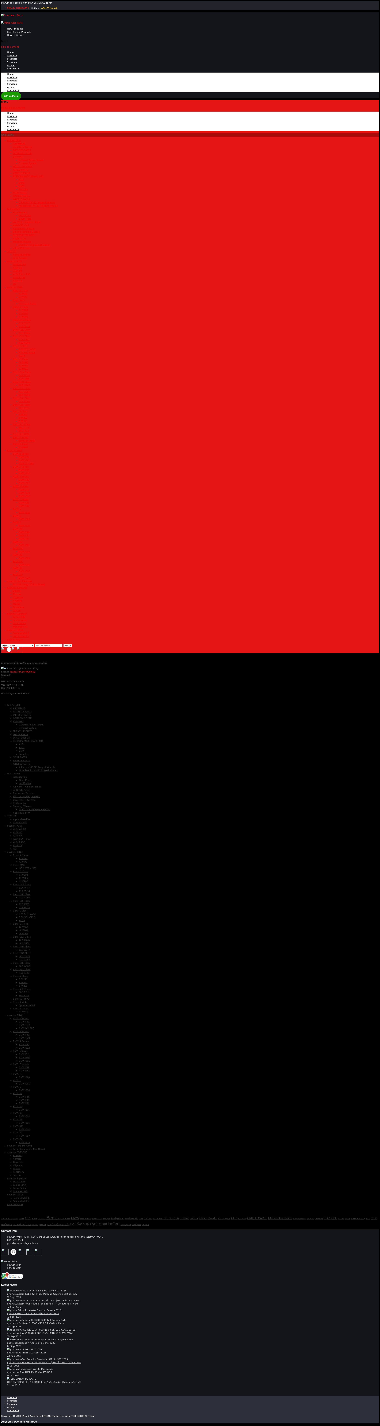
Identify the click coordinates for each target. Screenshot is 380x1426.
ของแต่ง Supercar (17, 613)
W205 (368, 1218)
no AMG (310, 1218)
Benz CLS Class (21, 336)
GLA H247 (24, 375)
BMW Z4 (17, 574)
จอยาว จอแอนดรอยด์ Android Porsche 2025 (31, 1343)
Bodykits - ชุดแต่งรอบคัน (124, 1218)
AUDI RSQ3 (19, 277)
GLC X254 (24, 395)
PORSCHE (330, 1218)
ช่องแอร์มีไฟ (126, 1224)
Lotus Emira (19, 623)
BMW (21, 186)
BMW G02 (24, 551)
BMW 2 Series (21, 453)
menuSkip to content (13, 107)
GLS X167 (24, 408)
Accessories (20, 212)
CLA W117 (24, 323)
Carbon (148, 1218)
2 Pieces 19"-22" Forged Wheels (37, 202)
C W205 (23, 313)
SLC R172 (24, 427)
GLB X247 (24, 385)
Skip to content (10, 47)
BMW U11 (24, 538)
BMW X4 (18, 548)
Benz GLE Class (21, 398)
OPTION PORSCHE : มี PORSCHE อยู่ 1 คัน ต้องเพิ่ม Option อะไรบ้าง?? (44, 1382)
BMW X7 (17, 568)
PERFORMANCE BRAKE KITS (28, 176)
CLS (165, 1218)
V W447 (23, 447)
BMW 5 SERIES (85, 1218)
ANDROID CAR (21, 225)
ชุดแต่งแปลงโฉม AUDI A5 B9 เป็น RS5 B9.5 (29, 1372)
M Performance (299, 1218)
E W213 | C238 (27, 352)
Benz (21, 183)
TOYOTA (11, 251)
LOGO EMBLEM (21, 173)
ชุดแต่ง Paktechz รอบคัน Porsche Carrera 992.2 (33, 1313)
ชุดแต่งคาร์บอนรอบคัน (58, 1224)
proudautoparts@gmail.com (22, 1243)
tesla (347, 1218)
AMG (21, 1218)
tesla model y (358, 1218)
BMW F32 (24, 480)
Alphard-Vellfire (22, 254)
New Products (15, 28)
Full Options (13, 209)
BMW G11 (24, 502)
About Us (12, 55)
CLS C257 (24, 339)
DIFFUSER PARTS (22, 150)
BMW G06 (24, 564)
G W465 (23, 369)
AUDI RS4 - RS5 (21, 274)
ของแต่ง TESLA (15, 630)
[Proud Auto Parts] (12, 15)
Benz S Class (20, 411)
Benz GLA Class (22, 372)
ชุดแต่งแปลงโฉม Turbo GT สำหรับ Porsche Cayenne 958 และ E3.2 (42, 1294)
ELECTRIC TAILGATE (24, 235)
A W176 (23, 294)
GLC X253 (24, 391)
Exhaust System (28, 163)
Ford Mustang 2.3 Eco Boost (29, 584)
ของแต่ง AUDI (14, 261)
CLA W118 (24, 326)
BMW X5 (17, 555)
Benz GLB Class (22, 382)
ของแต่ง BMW (14, 450)
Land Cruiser (20, 258)
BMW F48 (24, 532)
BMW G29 (24, 577)
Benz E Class (20, 346)
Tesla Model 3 (21, 633)
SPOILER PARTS (21, 196)
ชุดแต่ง (42, 1224)
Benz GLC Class (22, 388)
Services (12, 62)
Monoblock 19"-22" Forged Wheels (38, 205)
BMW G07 (24, 571)
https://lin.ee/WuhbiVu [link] (22, 671)
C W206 (23, 316)
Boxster (17, 591)
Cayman (17, 600)
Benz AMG (18, 300)
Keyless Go (19, 238)
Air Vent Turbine (9, 1218)
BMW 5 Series (20, 486)
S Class (341, 1218)
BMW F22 (24, 457)
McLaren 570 (20, 626)
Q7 (14, 284)
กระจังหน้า (6, 1224)
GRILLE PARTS (20, 169)
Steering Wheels (22, 241)
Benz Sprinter (20, 437)
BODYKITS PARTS (22, 147)
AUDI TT (17, 280)
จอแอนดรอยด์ (32, 1224)
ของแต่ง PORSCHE (17, 587)
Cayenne (18, 597)
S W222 (23, 418)
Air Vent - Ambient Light (27, 222)
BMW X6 (18, 561)
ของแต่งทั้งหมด (15, 639)
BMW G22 (24, 483)
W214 (22, 356)
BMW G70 (24, 525)
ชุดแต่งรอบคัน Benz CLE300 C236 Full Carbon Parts (35, 1323)
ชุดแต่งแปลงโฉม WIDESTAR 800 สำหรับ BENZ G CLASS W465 (40, 1333)
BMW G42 (24, 460)
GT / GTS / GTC (27, 303)
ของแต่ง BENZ (14, 287)
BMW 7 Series (21, 499)
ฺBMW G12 (24, 506)
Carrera (17, 594)
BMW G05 (24, 558)
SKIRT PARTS (20, 192)
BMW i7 (17, 522)
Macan (16, 604)
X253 (374, 1218)
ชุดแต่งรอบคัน (80, 1224)
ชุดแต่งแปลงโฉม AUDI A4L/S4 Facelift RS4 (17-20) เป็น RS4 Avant (42, 1303)
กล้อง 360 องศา (21, 248)
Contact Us (13, 68)
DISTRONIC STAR (22, 153)
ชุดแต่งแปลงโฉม (106, 1224)
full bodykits (224, 1218)
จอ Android (19, 1224)
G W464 (23, 365)
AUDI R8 (17, 271)
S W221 (23, 414)
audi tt (34, 1218)
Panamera (18, 607)
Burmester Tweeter (24, 228)
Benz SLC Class (21, 424)
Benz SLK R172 (21, 434)
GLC (234, 1218)
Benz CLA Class (22, 320)
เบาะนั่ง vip (136, 1224)
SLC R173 (24, 431)
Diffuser (194, 1218)
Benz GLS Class (21, 404)
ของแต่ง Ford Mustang (19, 581)
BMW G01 (24, 545)
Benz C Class (20, 307)
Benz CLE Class (21, 329)
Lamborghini (20, 620)
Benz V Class (20, 444)
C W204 (23, 310)
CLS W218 (24, 342)
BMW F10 (24, 489)
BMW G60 (24, 496)
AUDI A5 (17, 267)
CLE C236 (24, 333)
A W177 (23, 297)
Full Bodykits (14, 140)
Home (10, 52)
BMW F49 (24, 535)
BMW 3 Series (21, 467)
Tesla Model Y (21, 636)
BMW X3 (17, 542)
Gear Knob (25, 215)
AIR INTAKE (19, 143)
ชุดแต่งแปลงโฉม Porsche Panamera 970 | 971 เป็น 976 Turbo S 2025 (44, 1362)
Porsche (23, 189)
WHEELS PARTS (21, 199)
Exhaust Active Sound (31, 160)
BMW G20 (24, 473)
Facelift (212, 1218)
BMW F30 (24, 470)
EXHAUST (18, 156)
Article (11, 65)
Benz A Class (20, 290)
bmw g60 (106, 1218)
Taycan (17, 610)
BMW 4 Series (21, 476)
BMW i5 (17, 515)
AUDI (21, 179)
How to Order (15, 35)
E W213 (203, 1218)
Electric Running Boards (26, 232)
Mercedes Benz (280, 1218)
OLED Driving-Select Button (34, 245)
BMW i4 (17, 509)
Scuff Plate (25, 218)
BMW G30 (24, 493)
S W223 (23, 421)
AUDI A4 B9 (19, 264)
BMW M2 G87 (26, 463)
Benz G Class (20, 359)
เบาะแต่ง (145, 1224)
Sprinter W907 (27, 440)
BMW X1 (17, 529)
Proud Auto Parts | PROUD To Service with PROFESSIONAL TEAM (58, 1416)
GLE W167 (24, 401)
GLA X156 (24, 378)
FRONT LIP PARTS (22, 166)
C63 (141, 1218)
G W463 (23, 362)
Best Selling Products (19, 32)
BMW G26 (24, 512)
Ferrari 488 (19, 617)
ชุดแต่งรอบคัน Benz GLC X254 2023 (26, 1352)
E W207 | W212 (27, 349)
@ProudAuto (11, 96)
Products (12, 59)
